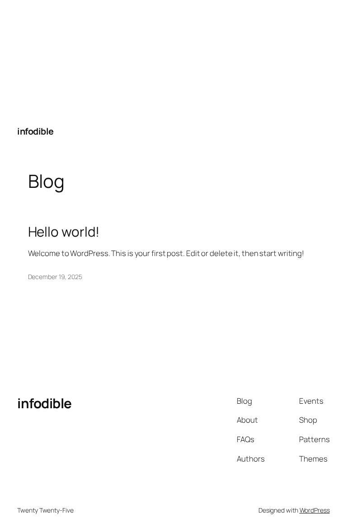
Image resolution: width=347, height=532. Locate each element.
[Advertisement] (68, 56)
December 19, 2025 (55, 276)
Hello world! (64, 231)
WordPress (315, 510)
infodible (35, 131)
